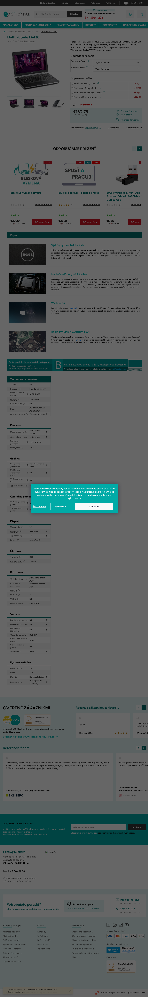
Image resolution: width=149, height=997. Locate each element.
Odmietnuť (59, 506)
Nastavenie (38, 506)
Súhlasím (93, 506)
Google (69, 494)
